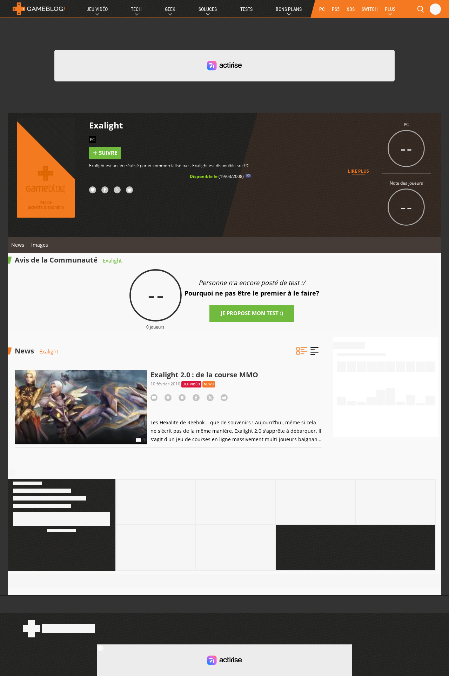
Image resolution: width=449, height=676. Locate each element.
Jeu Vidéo (97, 9)
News (17, 244)
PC (322, 9)
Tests (246, 9)
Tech (136, 9)
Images (39, 244)
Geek (170, 9)
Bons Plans (289, 9)
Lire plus (358, 171)
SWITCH (370, 9)
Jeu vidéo (191, 384)
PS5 (336, 9)
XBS (351, 9)
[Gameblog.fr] (37, 9)
